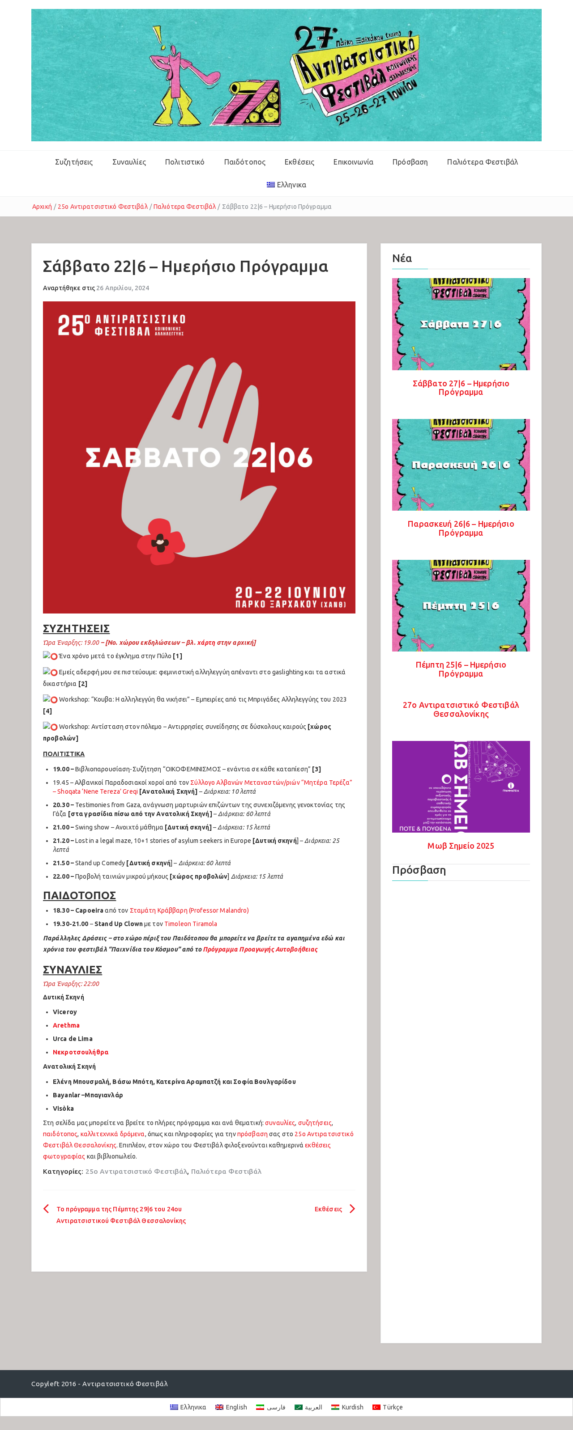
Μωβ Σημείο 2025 (461, 845)
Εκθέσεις (299, 162)
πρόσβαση (252, 1134)
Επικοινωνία (353, 162)
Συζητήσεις (74, 162)
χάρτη (206, 642)
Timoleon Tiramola (190, 923)
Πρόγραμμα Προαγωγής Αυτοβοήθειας (260, 949)
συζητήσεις (315, 1122)
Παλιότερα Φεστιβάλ (482, 162)
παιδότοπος (60, 1134)
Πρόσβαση (410, 162)
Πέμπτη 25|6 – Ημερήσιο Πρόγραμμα (461, 669)
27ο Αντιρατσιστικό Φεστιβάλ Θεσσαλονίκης (461, 709)
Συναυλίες (129, 162)
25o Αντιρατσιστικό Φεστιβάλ (103, 206)
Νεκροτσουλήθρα (80, 1052)
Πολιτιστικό (185, 162)
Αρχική (42, 206)
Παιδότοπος (244, 162)
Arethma (66, 1025)
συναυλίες (280, 1122)
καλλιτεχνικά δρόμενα (113, 1134)
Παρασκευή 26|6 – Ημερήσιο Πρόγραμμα (461, 528)
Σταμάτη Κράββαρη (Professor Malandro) (189, 910)
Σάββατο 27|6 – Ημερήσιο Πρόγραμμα (461, 388)
